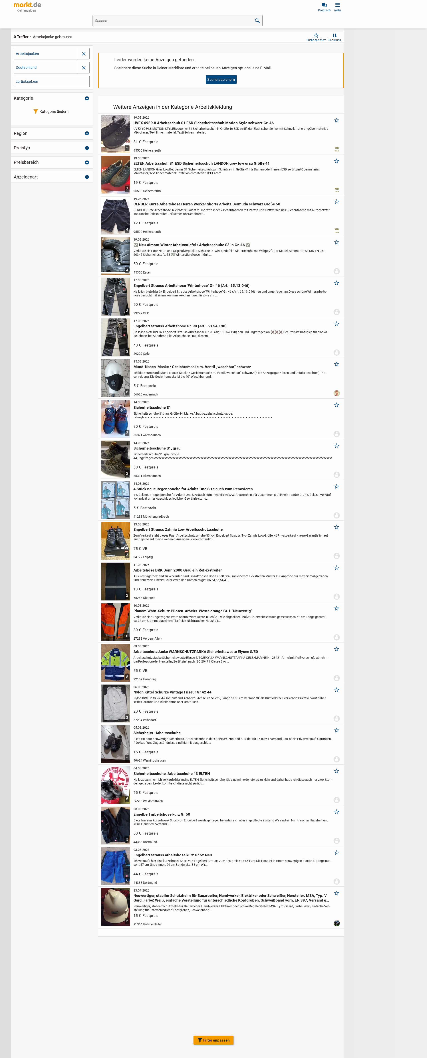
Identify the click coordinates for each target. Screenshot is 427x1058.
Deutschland (26, 67)
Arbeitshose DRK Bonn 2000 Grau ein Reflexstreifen (178, 570)
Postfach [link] (324, 10)
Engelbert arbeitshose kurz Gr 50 (161, 814)
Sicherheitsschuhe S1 (152, 407)
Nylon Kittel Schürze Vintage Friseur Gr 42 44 (172, 692)
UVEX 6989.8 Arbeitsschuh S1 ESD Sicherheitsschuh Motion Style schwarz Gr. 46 (203, 123)
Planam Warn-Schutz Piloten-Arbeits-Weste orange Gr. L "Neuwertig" (192, 611)
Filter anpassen (216, 1040)
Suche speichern (316, 40)
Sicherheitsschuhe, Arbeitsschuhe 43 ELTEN (171, 773)
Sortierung (334, 40)
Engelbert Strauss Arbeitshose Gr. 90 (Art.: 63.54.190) (180, 326)
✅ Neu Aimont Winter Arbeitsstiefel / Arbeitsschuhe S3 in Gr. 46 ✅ (191, 245)
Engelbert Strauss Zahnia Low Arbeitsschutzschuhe (178, 529)
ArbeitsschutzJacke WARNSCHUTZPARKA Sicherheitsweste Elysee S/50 (195, 651)
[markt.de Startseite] (27, 4)
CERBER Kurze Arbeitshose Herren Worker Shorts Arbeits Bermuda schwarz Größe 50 (206, 204)
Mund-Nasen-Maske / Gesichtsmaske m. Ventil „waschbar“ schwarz (192, 367)
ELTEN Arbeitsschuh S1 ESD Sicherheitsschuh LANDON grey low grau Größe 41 (201, 163)
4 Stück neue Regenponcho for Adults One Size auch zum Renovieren (193, 489)
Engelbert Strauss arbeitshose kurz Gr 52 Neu (172, 855)
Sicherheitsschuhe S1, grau (157, 448)
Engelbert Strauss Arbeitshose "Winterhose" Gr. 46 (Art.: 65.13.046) (191, 285)
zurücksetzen (27, 81)
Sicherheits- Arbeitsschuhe (157, 733)
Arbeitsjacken (27, 53)
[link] (83, 67)
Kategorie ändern (54, 111)
